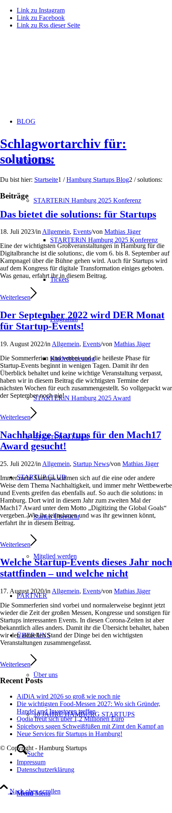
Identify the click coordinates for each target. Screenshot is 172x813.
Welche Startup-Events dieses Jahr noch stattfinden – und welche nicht (86, 568)
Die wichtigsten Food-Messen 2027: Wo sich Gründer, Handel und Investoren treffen (88, 707)
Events (82, 231)
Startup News (91, 463)
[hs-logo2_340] (62, 75)
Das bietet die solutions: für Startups (78, 214)
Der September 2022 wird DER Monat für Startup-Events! (82, 321)
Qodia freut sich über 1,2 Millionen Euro (70, 718)
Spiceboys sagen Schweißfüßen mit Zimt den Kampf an (90, 726)
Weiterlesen (15, 297)
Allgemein (56, 231)
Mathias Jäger (122, 231)
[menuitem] (111, 240)
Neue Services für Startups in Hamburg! (69, 733)
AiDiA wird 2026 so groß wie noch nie (68, 696)
